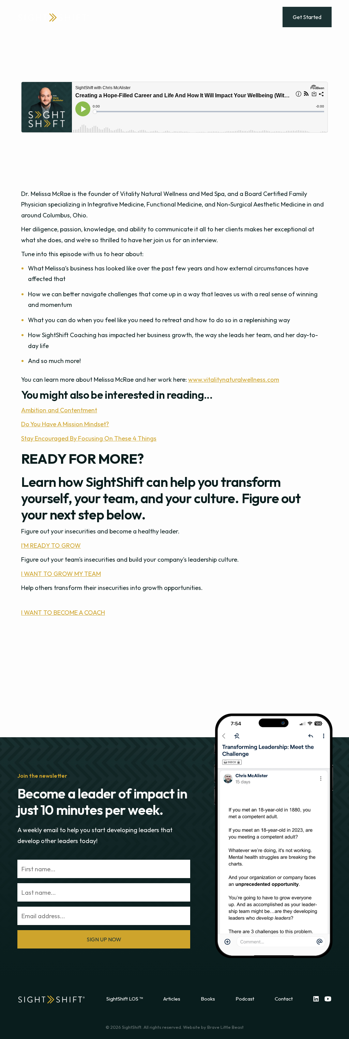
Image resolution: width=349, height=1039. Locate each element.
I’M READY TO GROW (51, 545)
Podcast (245, 998)
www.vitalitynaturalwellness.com (233, 379)
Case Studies (157, 22)
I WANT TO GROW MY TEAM (61, 574)
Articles (171, 998)
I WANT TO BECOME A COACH (63, 612)
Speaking (195, 22)
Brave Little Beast (225, 1027)
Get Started (307, 17)
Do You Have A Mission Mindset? (65, 424)
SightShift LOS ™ (124, 998)
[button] (126, 11)
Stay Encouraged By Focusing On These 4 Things (88, 438)
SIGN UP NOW (104, 939)
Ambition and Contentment (59, 410)
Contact (284, 998)
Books (208, 998)
